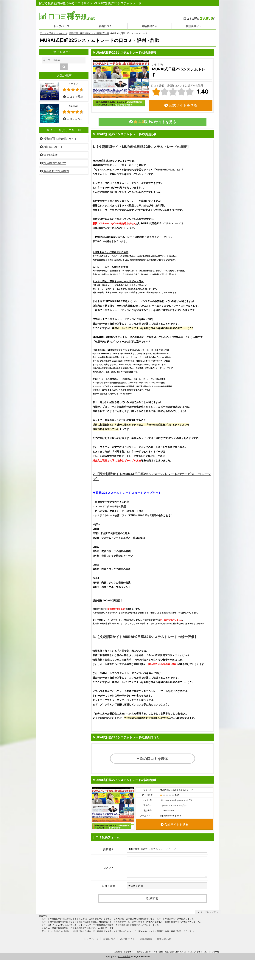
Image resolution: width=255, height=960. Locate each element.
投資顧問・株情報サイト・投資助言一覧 (89, 33)
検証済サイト (194, 26)
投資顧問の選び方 (54, 163)
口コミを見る (74, 96)
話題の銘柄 (146, 938)
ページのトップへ (208, 912)
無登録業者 (50, 155)
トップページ (61, 26)
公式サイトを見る (182, 105)
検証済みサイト (53, 147)
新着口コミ (105, 26)
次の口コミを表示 (153, 758)
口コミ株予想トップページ (53, 33)
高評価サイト (127, 938)
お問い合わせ (164, 938)
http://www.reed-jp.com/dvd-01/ (176, 800)
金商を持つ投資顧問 (56, 171)
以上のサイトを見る (157, 121)
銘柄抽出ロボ (149, 26)
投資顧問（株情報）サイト (60, 138)
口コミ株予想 (124, 956)
